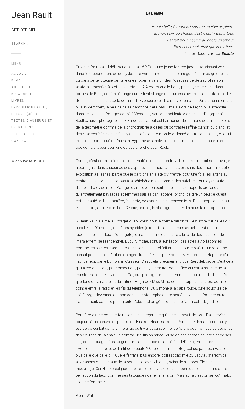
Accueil (19, 73)
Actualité (21, 87)
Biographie (22, 94)
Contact (20, 140)
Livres (17, 100)
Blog (16, 80)
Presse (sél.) (24, 114)
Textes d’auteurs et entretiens (31, 124)
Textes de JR (24, 134)
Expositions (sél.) (29, 107)
